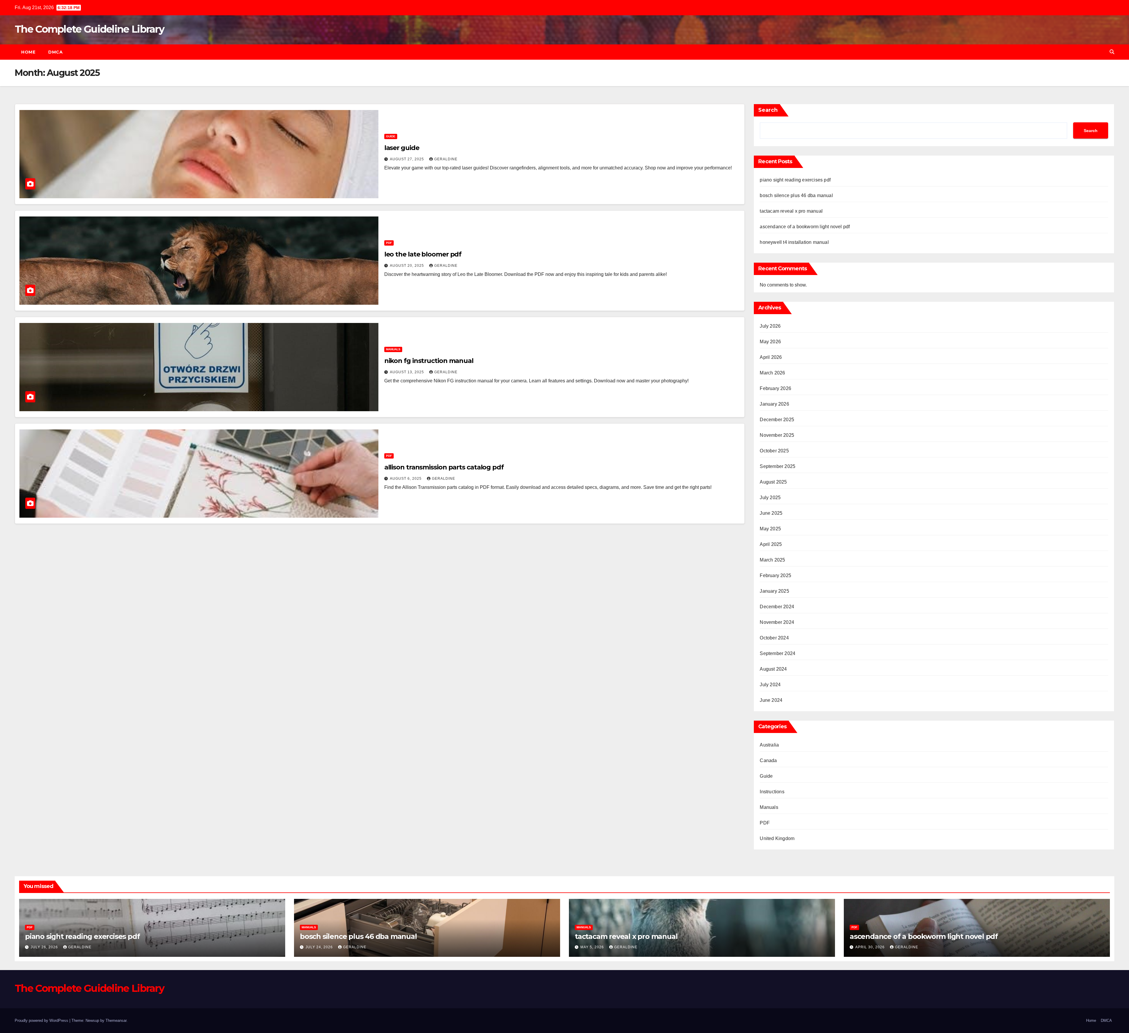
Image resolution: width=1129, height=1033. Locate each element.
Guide (390, 136)
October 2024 (774, 637)
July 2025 (770, 497)
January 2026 (774, 403)
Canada (768, 760)
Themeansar (116, 1020)
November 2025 (777, 435)
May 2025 (770, 528)
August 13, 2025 (407, 372)
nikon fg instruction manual (428, 361)
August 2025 (773, 481)
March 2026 (772, 372)
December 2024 (777, 606)
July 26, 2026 (45, 947)
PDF (389, 242)
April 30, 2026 (870, 947)
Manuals (393, 349)
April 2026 (771, 357)
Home (28, 52)
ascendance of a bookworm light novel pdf (805, 226)
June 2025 (771, 513)
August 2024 (773, 669)
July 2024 (770, 684)
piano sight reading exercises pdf (795, 179)
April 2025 (771, 544)
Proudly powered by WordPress (42, 1020)
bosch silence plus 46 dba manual (796, 195)
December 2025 (777, 419)
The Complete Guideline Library (89, 29)
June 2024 (771, 700)
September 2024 (777, 653)
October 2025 (774, 450)
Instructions (772, 791)
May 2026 (770, 341)
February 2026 (775, 388)
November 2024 (777, 622)
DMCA (55, 52)
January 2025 (774, 591)
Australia (769, 744)
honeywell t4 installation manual (794, 242)
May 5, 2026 (592, 947)
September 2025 (777, 466)
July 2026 (770, 326)
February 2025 (775, 575)
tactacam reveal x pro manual (791, 211)
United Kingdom (777, 838)
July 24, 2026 (319, 947)
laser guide (401, 148)
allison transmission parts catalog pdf (444, 467)
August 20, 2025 (407, 266)
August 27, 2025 (407, 159)
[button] (1112, 51)
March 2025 (772, 559)
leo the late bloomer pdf (423, 254)
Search (768, 110)
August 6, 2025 (406, 478)
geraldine (445, 159)
